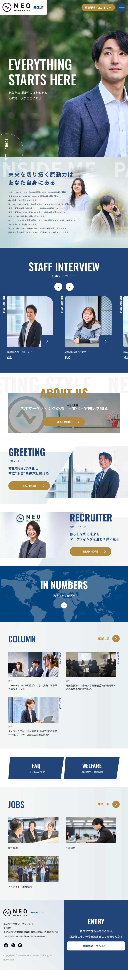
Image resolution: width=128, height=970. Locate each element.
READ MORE (64, 422)
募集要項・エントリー (98, 8)
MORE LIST (103, 639)
